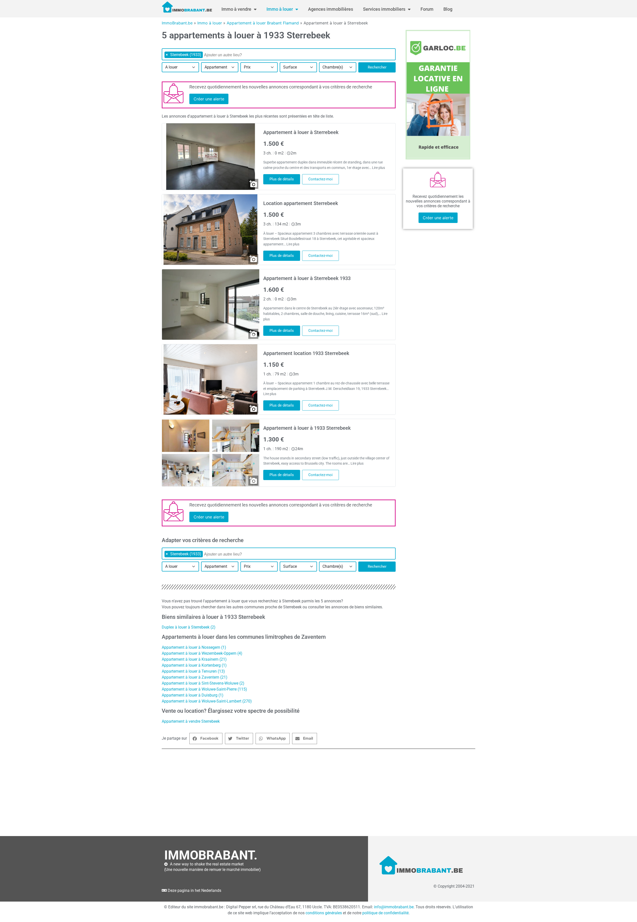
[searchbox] (229, 55)
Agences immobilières (330, 9)
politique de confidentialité (385, 913)
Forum (427, 9)
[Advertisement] (311, 792)
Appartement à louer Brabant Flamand (263, 22)
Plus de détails (281, 179)
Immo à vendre (236, 9)
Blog (447, 9)
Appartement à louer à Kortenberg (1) (194, 665)
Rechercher (377, 67)
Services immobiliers (384, 9)
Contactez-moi (320, 179)
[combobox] (278, 54)
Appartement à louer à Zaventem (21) (194, 677)
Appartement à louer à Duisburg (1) (192, 695)
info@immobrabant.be (394, 907)
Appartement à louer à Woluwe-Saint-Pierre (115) (204, 689)
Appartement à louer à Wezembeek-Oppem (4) (202, 653)
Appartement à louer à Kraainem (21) (194, 659)
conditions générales (324, 913)
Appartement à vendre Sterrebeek (191, 721)
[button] (205, 738)
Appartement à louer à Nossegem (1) (194, 647)
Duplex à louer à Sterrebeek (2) (188, 627)
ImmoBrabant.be (177, 22)
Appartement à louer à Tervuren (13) (193, 671)
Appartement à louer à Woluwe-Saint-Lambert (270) (207, 701)
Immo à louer (279, 9)
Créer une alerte (209, 98)
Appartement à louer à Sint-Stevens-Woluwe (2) (203, 683)
